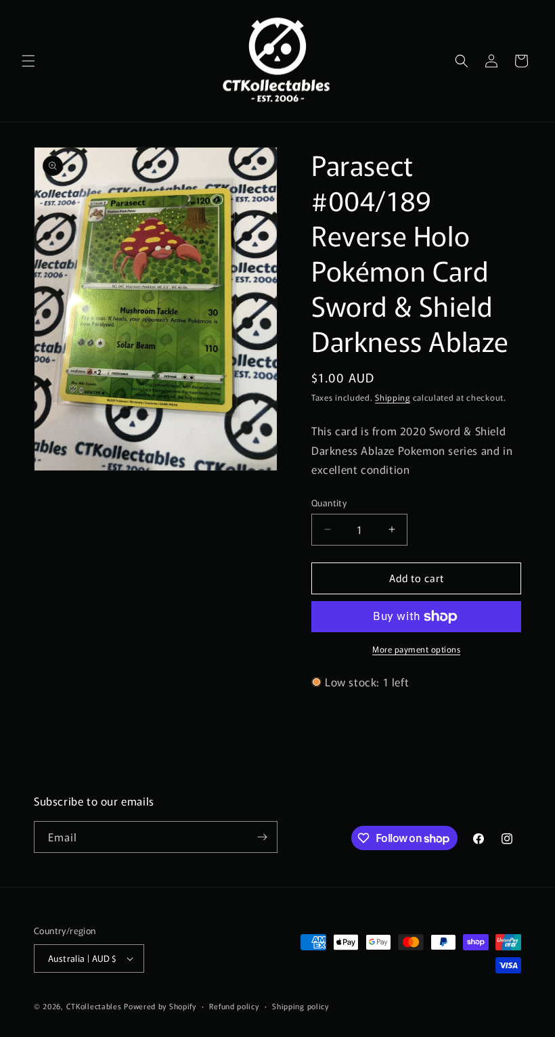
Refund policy (234, 1005)
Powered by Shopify (160, 1005)
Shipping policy (300, 1005)
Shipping (392, 397)
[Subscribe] (262, 837)
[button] (28, 61)
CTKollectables (94, 1005)
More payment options (416, 649)
